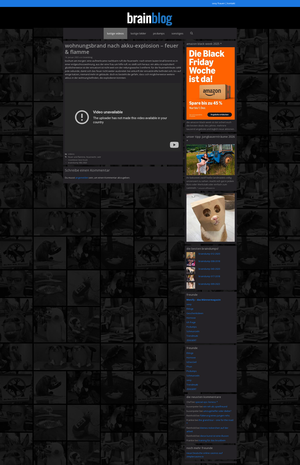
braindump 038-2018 (209, 261)
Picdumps (191, 326)
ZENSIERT (191, 340)
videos (71, 154)
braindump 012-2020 (209, 253)
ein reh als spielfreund (215, 406)
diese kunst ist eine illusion (214, 435)
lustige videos (115, 33)
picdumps (159, 33)
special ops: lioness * (206, 402)
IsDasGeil (191, 362)
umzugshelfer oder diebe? (217, 411)
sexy (188, 304)
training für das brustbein (212, 440)
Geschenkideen (194, 313)
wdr (99, 157)
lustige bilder (138, 33)
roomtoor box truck (78, 160)
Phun (189, 366)
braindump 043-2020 (209, 268)
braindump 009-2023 (209, 283)
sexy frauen (218, 3)
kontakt (231, 3)
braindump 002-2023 (77, 162)
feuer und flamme (76, 157)
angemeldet (81, 177)
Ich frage (191, 322)
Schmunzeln (192, 331)
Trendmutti (192, 335)
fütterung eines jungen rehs (215, 415)
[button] (191, 33)
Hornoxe (191, 317)
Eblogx (189, 308)
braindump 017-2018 (209, 276)
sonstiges (177, 33)
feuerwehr (91, 157)
